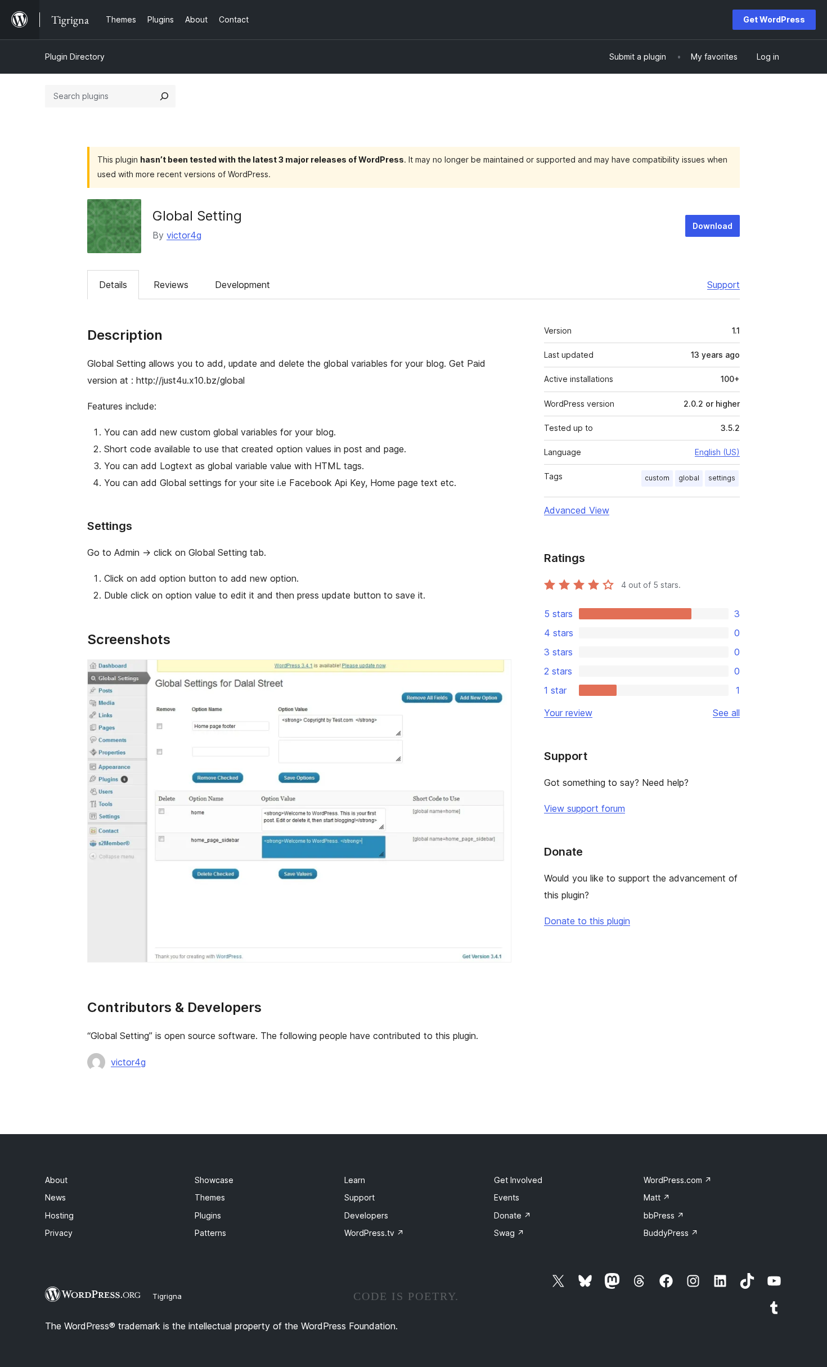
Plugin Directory (75, 56)
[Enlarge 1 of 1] (496, 674)
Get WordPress (774, 19)
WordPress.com (678, 1180)
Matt (657, 1197)
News (55, 1197)
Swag (509, 1233)
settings (721, 478)
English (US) (717, 452)
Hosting (59, 1215)
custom (657, 478)
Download (712, 226)
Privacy (59, 1233)
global (688, 478)
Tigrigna (167, 1296)
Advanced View (576, 510)
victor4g (184, 235)
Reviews (171, 284)
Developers (366, 1215)
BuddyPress (671, 1233)
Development (242, 284)
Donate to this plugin (587, 921)
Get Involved (518, 1180)
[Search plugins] (164, 96)
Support (723, 284)
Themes (210, 1197)
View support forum (584, 808)
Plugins (208, 1215)
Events (506, 1197)
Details (113, 284)
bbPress (664, 1215)
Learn (354, 1180)
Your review (568, 712)
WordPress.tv (374, 1233)
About (56, 1180)
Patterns (210, 1233)
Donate (512, 1215)
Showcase (214, 1180)
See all (726, 712)
